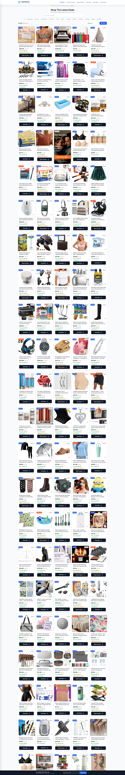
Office (100, 19)
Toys (75, 19)
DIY (63, 19)
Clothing (31, 19)
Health (88, 19)
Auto (94, 19)
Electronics (44, 19)
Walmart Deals (80, 2)
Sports (69, 19)
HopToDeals (25, 2)
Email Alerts (103, 2)
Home (37, 19)
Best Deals (95, 2)
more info (72, 5)
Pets (58, 19)
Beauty (81, 19)
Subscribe (83, 772)
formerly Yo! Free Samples (25, 3)
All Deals (62, 2)
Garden (52, 19)
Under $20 (88, 2)
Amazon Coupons (70, 2)
